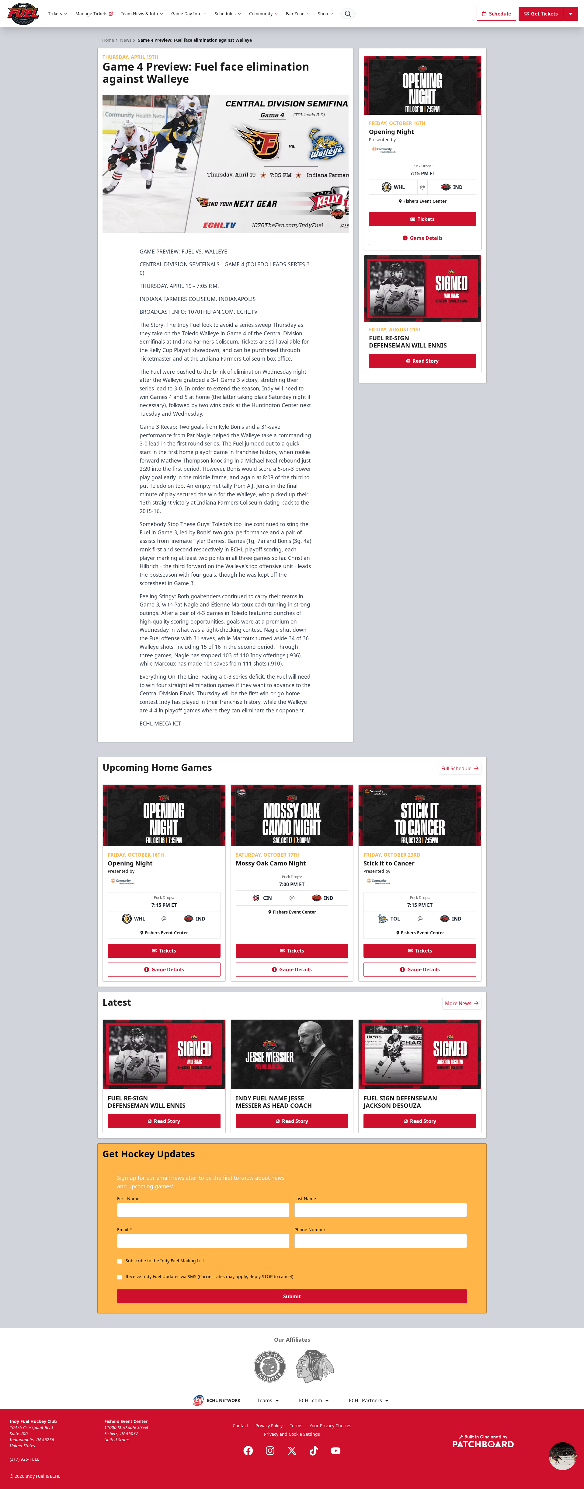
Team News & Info (139, 13)
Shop (323, 13)
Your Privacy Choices (330, 1425)
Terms (296, 1425)
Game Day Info (186, 13)
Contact (240, 1425)
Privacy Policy (269, 1425)
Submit (292, 1296)
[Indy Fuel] (23, 13)
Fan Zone (295, 13)
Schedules (225, 13)
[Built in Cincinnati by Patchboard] (483, 1441)
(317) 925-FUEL (24, 1459)
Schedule (500, 13)
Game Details (426, 238)
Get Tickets (544, 13)
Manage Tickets (91, 13)
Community (261, 13)
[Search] (348, 14)
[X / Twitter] (292, 1450)
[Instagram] (270, 1450)
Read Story (425, 361)
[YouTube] (335, 1450)
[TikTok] (313, 1450)
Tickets (55, 13)
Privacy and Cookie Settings (292, 1434)
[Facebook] (248, 1450)
